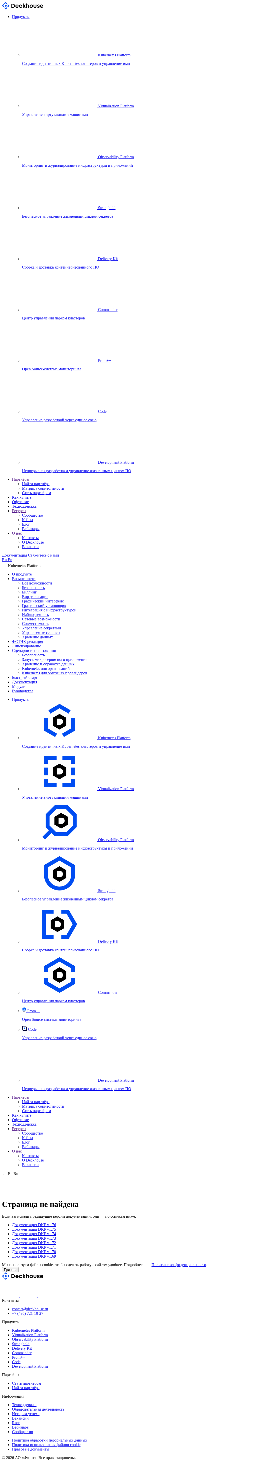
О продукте (22, 574)
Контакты (30, 538)
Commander (22, 1353)
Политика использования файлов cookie (46, 1445)
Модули (19, 686)
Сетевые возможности (41, 619)
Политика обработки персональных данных (49, 1440)
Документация (14, 555)
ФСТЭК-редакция (27, 641)
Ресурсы (19, 511)
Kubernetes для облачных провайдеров (54, 673)
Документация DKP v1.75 (34, 1229)
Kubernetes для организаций (46, 668)
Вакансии (30, 547)
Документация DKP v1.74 (34, 1234)
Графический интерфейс (43, 601)
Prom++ (18, 1357)
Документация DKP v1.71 (34, 1247)
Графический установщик (44, 605)
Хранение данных (37, 637)
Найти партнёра (36, 484)
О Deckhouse (33, 542)
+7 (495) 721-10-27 (27, 1313)
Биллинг (29, 592)
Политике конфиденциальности (179, 1265)
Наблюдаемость (35, 614)
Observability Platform (30, 1339)
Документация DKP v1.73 (34, 1238)
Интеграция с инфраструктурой (49, 610)
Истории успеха (26, 1414)
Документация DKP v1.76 (34, 1225)
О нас (17, 533)
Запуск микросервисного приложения (54, 659)
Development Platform (30, 1366)
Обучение (20, 502)
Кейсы (27, 520)
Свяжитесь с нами (43, 555)
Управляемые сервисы (41, 632)
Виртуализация (35, 596)
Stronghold (21, 1344)
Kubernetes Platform (28, 1330)
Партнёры (20, 479)
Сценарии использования (34, 650)
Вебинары (31, 529)
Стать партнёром (36, 493)
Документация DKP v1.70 (34, 1252)
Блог (26, 524)
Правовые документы (30, 1449)
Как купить (22, 497)
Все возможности (37, 583)
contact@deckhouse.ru (30, 1309)
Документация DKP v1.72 (34, 1243)
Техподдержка (24, 506)
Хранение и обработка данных (48, 664)
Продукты (21, 16)
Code (16, 1362)
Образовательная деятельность (38, 1409)
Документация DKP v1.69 (34, 1256)
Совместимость (35, 623)
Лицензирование (26, 646)
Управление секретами (41, 628)
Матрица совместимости (43, 488)
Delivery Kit (22, 1348)
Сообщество (32, 515)
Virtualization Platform (30, 1335)
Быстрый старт (25, 677)
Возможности (24, 579)
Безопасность (33, 587)
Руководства (22, 691)
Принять (10, 1270)
